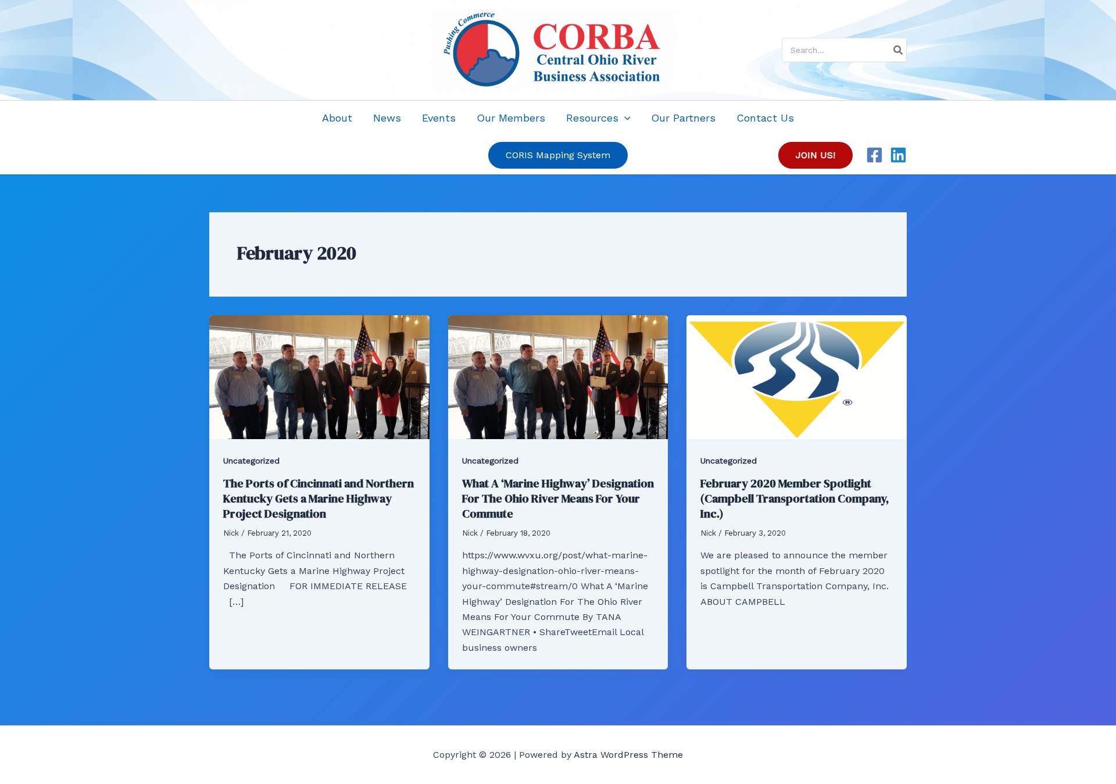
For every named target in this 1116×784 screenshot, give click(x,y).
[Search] (898, 50)
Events (439, 118)
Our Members (511, 118)
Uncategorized (251, 460)
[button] (624, 118)
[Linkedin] (898, 155)
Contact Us (765, 118)
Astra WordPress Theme (628, 754)
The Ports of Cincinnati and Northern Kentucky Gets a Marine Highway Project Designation (318, 498)
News (387, 118)
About (337, 118)
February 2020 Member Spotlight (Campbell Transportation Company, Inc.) (794, 498)
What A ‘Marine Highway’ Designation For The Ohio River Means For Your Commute (558, 498)
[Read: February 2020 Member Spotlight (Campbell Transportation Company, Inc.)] (796, 376)
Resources (592, 118)
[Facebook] (874, 155)
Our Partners (683, 118)
